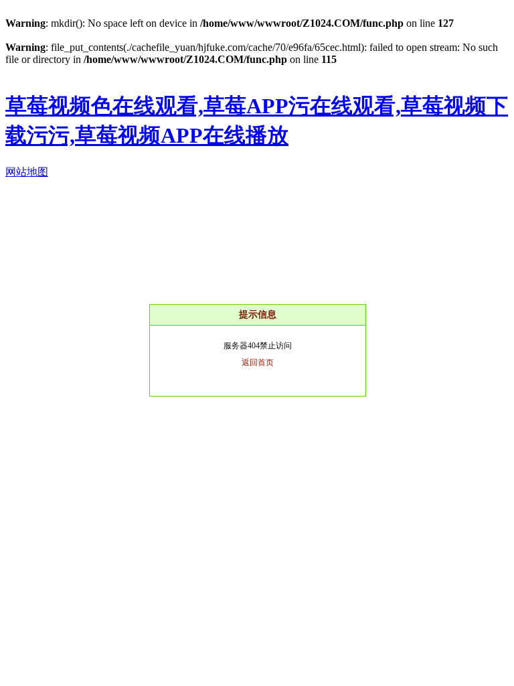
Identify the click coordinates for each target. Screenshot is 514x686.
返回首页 (258, 362)
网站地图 (26, 172)
